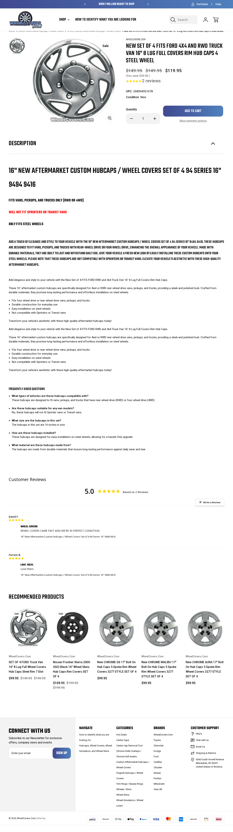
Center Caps (122, 740)
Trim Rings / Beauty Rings (129, 783)
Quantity (131, 109)
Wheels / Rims (123, 789)
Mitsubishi (159, 783)
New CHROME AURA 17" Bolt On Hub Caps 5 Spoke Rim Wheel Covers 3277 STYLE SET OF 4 (205, 669)
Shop (62, 19)
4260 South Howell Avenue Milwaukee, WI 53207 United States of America (210, 763)
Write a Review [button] (211, 502)
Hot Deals (202, 4)
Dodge (157, 751)
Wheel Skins (122, 794)
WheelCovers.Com (163, 734)
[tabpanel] (17, 46)
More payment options (193, 120)
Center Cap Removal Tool (129, 745)
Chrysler (158, 767)
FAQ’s (199, 733)
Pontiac (157, 778)
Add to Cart (28, 639)
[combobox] (183, 19)
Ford (156, 756)
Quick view (32, 614)
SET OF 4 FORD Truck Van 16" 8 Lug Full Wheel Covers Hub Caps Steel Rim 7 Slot (27, 666)
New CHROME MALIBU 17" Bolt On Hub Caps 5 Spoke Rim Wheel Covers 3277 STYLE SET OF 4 (158, 669)
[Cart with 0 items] (216, 19)
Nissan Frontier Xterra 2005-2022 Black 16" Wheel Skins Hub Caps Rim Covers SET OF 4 (72, 669)
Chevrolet (158, 745)
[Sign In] (205, 19)
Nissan (157, 773)
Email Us (200, 746)
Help (218, 4)
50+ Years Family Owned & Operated (116, 4)
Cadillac (158, 762)
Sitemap (41, 818)
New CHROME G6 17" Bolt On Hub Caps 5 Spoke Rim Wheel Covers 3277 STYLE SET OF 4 (116, 666)
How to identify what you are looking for (105, 19)
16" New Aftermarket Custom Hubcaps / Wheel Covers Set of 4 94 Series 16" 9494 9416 (68, 536)
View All (158, 789)
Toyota (157, 740)
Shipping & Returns (206, 753)
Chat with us (202, 740)
